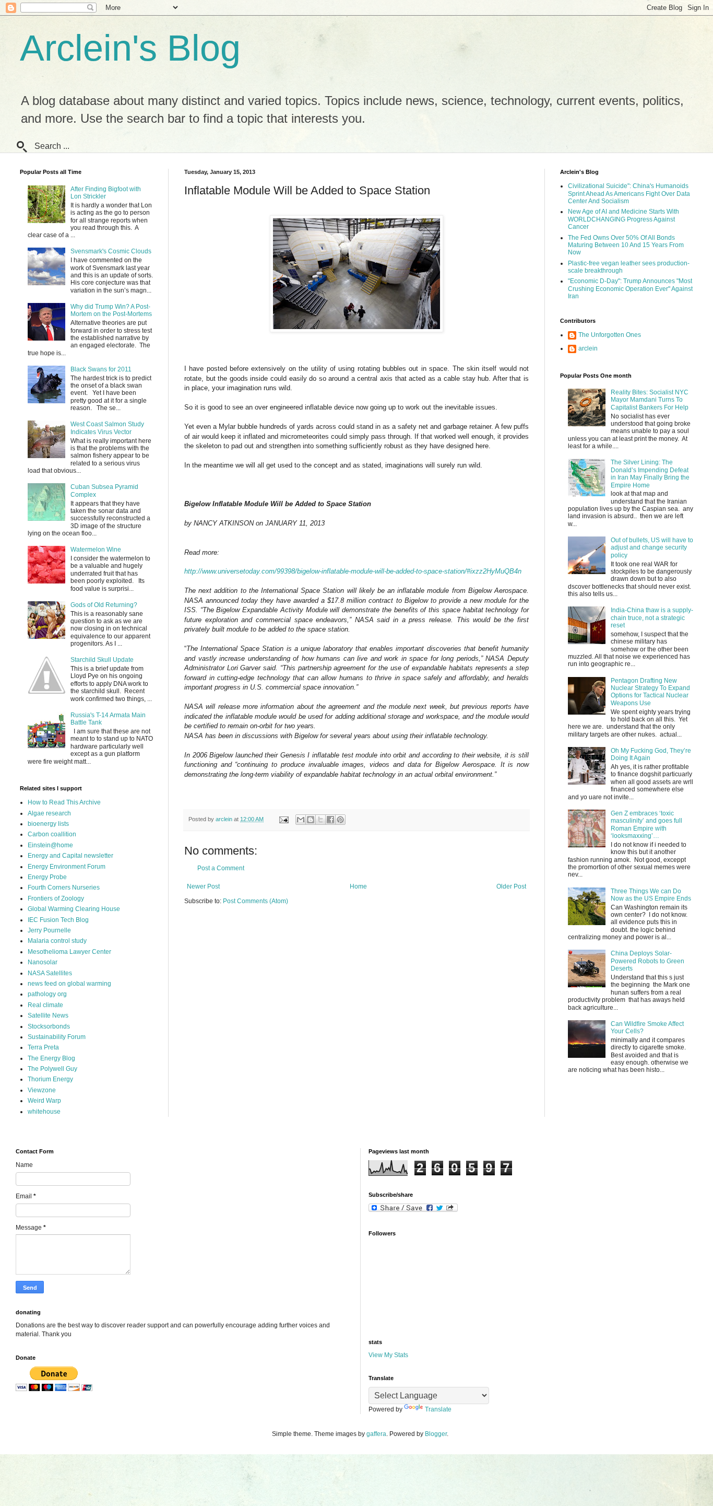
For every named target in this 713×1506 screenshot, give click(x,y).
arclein (588, 348)
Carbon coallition (52, 834)
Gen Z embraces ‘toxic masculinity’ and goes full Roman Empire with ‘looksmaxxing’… (646, 824)
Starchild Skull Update (102, 659)
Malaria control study (57, 940)
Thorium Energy (50, 1079)
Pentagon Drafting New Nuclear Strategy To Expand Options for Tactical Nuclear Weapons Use (650, 692)
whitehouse (44, 1111)
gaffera (376, 1434)
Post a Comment (220, 868)
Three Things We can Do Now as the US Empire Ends (651, 895)
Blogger (436, 1434)
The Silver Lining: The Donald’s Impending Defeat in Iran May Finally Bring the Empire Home (650, 473)
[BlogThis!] (310, 819)
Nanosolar (42, 962)
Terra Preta (43, 1047)
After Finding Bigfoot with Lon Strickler (105, 192)
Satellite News (48, 1015)
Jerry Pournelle (49, 930)
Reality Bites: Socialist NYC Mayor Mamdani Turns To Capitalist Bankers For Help (649, 400)
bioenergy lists (48, 823)
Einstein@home (50, 845)
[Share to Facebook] (330, 819)
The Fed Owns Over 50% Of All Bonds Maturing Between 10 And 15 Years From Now (626, 245)
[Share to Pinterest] (340, 819)
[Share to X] (320, 819)
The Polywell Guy (52, 1068)
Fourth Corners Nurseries (64, 887)
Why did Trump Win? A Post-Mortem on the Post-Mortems (111, 310)
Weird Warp (44, 1100)
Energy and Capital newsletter (70, 855)
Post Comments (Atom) (255, 901)
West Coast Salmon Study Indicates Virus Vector (107, 428)
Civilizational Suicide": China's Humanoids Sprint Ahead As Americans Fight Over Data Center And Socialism (629, 193)
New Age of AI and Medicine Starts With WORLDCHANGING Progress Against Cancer (623, 219)
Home (358, 886)
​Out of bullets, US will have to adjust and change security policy (652, 547)
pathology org (47, 994)
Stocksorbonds (49, 1026)
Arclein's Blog (130, 48)
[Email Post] (283, 819)
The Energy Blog (51, 1058)
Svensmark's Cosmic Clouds (110, 251)
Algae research (49, 813)
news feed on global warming (69, 983)
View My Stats (388, 1355)
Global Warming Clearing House (74, 909)
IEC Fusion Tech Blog (58, 920)
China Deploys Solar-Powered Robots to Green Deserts (647, 961)
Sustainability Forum (57, 1037)
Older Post (511, 886)
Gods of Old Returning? (103, 605)
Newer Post (203, 886)
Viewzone (42, 1090)
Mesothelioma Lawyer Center (69, 951)
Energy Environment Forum (66, 866)
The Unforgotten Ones (609, 334)
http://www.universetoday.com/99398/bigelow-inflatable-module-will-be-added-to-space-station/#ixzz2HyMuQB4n (352, 571)
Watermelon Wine (95, 549)
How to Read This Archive (64, 802)
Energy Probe (47, 877)
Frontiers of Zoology (56, 898)
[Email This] (300, 819)
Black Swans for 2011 (101, 369)
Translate (438, 1409)
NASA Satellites (50, 973)
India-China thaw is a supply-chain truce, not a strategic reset (652, 617)
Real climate (45, 1005)
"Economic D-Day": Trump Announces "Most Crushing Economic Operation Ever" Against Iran (630, 288)
